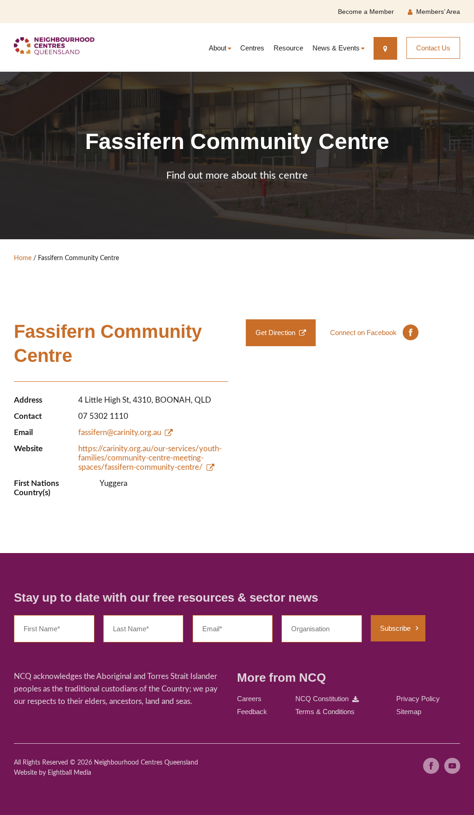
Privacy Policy (418, 699)
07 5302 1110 (103, 416)
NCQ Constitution (322, 699)
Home (22, 258)
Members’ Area (438, 11)
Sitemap (408, 711)
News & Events (336, 48)
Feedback (252, 711)
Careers (249, 699)
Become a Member (366, 11)
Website (25, 773)
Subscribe (395, 628)
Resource (288, 48)
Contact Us (433, 48)
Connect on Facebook (363, 332)
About (217, 48)
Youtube (452, 766)
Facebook (431, 766)
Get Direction (275, 332)
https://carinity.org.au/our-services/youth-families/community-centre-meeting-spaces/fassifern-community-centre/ (150, 458)
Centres (252, 48)
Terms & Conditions (325, 711)
